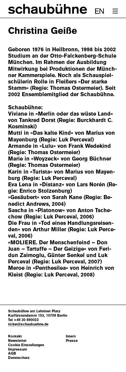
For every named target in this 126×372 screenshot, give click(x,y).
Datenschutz (19, 358)
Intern (71, 336)
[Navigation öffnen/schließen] (115, 11)
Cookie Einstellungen (26, 345)
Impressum (17, 349)
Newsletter (17, 340)
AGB (12, 353)
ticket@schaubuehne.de (28, 324)
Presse (72, 340)
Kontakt (15, 336)
